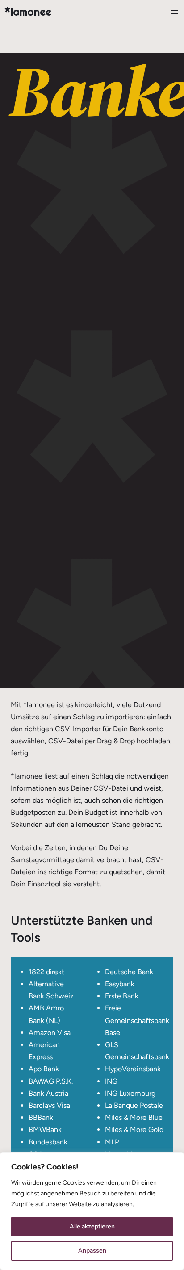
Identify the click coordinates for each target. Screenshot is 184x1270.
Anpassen (92, 1250)
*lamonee (27, 12)
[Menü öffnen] (174, 12)
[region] (92, 1211)
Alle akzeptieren (92, 1226)
